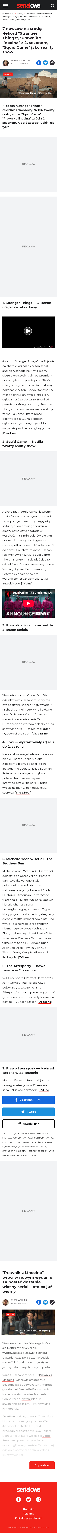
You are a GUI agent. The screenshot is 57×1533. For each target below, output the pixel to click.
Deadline (9, 433)
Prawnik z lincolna (30, 1138)
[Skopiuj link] (52, 63)
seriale (48, 1142)
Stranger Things (11, 1151)
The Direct (23, 792)
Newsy (20, 13)
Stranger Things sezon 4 (35, 1151)
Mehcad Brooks (39, 1133)
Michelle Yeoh (10, 1138)
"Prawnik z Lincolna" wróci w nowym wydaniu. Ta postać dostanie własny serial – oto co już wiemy (28, 1282)
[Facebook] (19, 1500)
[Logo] (28, 1489)
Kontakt (28, 1509)
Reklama (28, 1513)
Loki (12, 1133)
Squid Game (8, 1146)
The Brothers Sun (26, 1155)
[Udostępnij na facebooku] (38, 63)
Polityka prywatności (28, 1518)
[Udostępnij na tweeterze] (45, 63)
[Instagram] (38, 1500)
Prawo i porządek (32, 1142)
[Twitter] (28, 1500)
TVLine (27, 583)
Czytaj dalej (42, 1465)
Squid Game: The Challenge (31, 1146)
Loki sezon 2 (22, 1133)
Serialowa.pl (7, 13)
